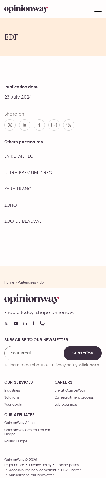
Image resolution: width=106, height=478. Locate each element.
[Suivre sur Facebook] (33, 323)
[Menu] (98, 9)
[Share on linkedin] (24, 125)
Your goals (13, 405)
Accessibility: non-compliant (32, 470)
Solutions (11, 397)
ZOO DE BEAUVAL (22, 221)
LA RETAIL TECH (20, 156)
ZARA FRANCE (18, 189)
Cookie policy (68, 465)
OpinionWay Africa (19, 423)
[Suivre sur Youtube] (16, 323)
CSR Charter (71, 470)
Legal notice (14, 465)
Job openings (66, 405)
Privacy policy (40, 465)
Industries (12, 390)
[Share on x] (10, 125)
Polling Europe (15, 441)
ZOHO (10, 205)
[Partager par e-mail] (54, 125)
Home (9, 282)
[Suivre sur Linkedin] (25, 323)
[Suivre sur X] (6, 323)
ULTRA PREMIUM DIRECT (29, 172)
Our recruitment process (74, 397)
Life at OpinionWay (70, 390)
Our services (18, 382)
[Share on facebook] (39, 125)
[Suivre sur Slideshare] (42, 323)
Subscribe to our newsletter (31, 475)
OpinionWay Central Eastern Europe (27, 432)
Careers (64, 382)
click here (89, 365)
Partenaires (27, 282)
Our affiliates (19, 415)
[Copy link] (68, 125)
